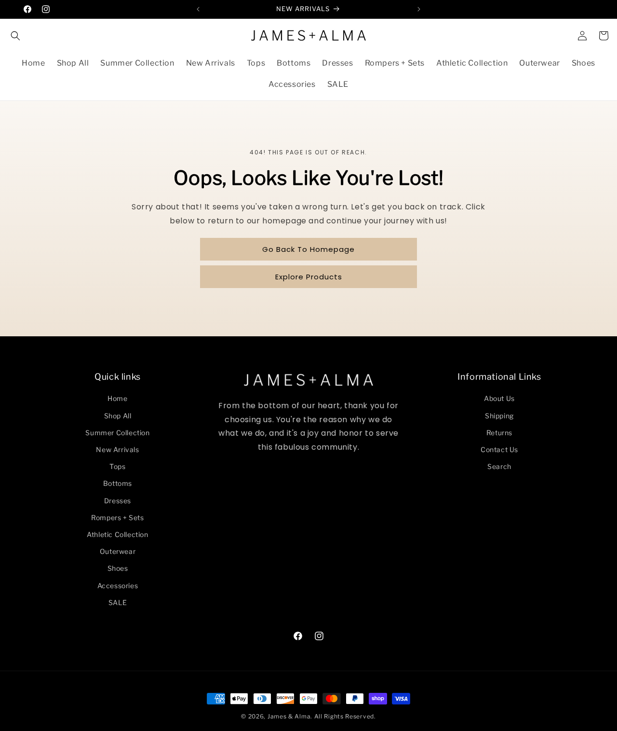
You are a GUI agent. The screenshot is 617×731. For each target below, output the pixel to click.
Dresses (117, 501)
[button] (15, 35)
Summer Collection (117, 432)
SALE (117, 602)
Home (117, 398)
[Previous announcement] (198, 9)
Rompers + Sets (117, 517)
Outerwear (117, 551)
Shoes (117, 568)
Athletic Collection (117, 534)
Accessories (117, 585)
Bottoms (117, 483)
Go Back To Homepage (308, 249)
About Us (499, 398)
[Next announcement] (418, 9)
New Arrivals (117, 449)
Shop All (118, 416)
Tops (117, 466)
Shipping (499, 416)
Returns (499, 432)
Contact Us (499, 449)
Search (499, 466)
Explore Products (308, 277)
